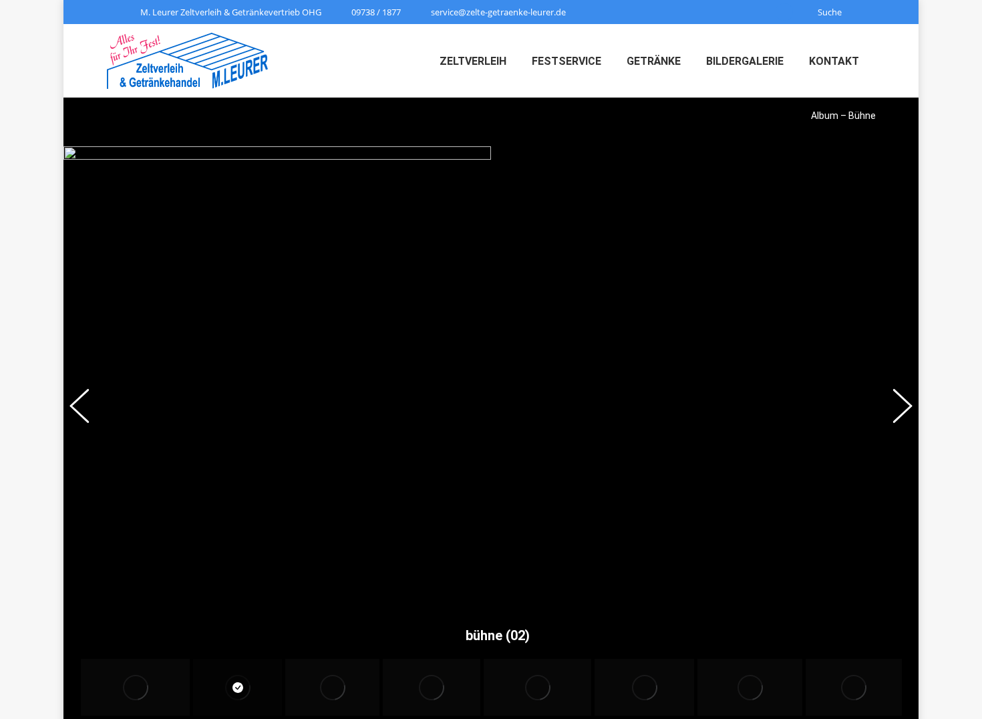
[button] (87, 408)
